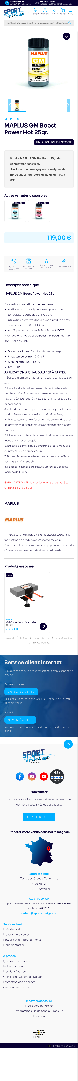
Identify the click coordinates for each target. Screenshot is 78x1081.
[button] (9, 105)
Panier (63, 14)
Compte (45, 14)
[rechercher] (69, 23)
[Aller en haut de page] (68, 744)
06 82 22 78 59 (21, 691)
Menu (70, 14)
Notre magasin (13, 966)
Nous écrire (20, 720)
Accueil (10, 638)
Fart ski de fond (41, 638)
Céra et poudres (64, 638)
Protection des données (19, 982)
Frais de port (11, 929)
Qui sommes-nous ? (16, 961)
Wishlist (54, 14)
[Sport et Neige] (16, 12)
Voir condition (26, 4)
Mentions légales (14, 971)
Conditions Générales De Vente (24, 976)
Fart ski (23, 638)
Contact (35, 14)
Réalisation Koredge (64, 1046)
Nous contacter (13, 945)
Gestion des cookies (17, 987)
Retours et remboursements (22, 939)
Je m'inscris (39, 817)
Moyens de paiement (17, 934)
